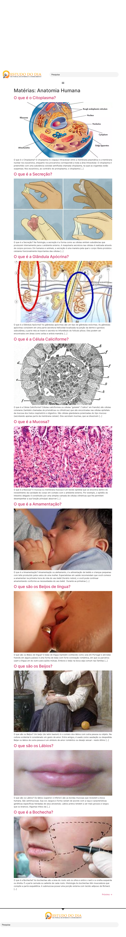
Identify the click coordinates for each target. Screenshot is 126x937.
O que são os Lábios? (33, 745)
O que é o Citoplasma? (35, 97)
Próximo (107, 894)
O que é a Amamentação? (38, 504)
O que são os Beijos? (33, 666)
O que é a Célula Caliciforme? (41, 339)
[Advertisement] (63, 17)
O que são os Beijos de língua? (42, 586)
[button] (63, 83)
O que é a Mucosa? (31, 421)
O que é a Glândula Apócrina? (41, 256)
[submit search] (123, 74)
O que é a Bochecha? (33, 812)
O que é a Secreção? (33, 174)
